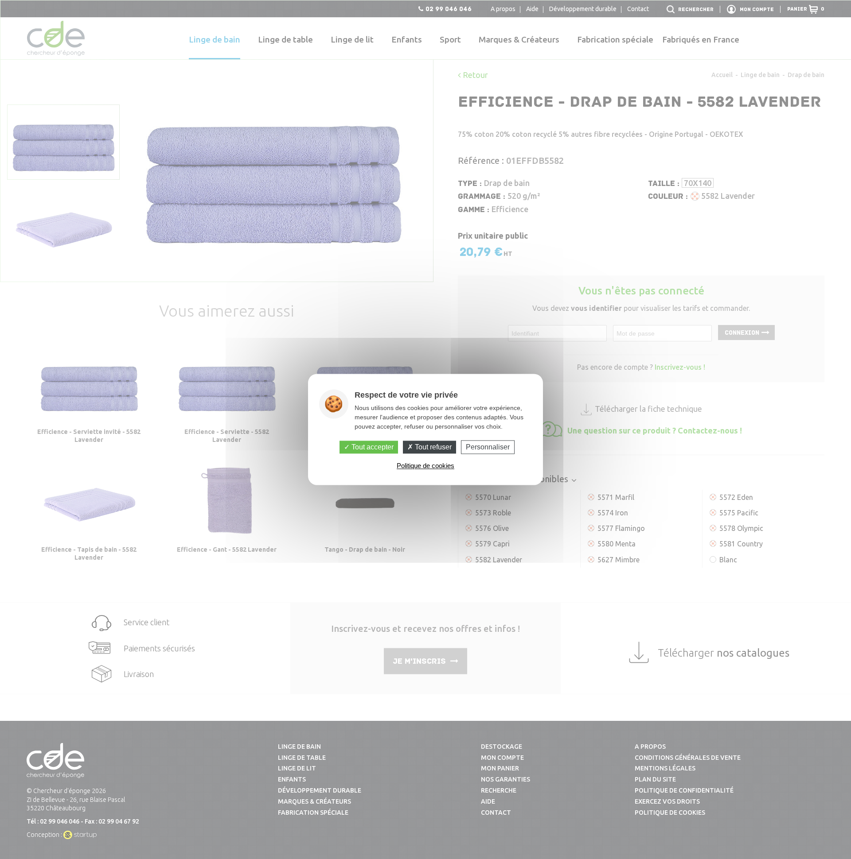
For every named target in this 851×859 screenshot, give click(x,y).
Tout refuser (432, 447)
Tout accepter (372, 447)
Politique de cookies (425, 466)
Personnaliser (488, 447)
